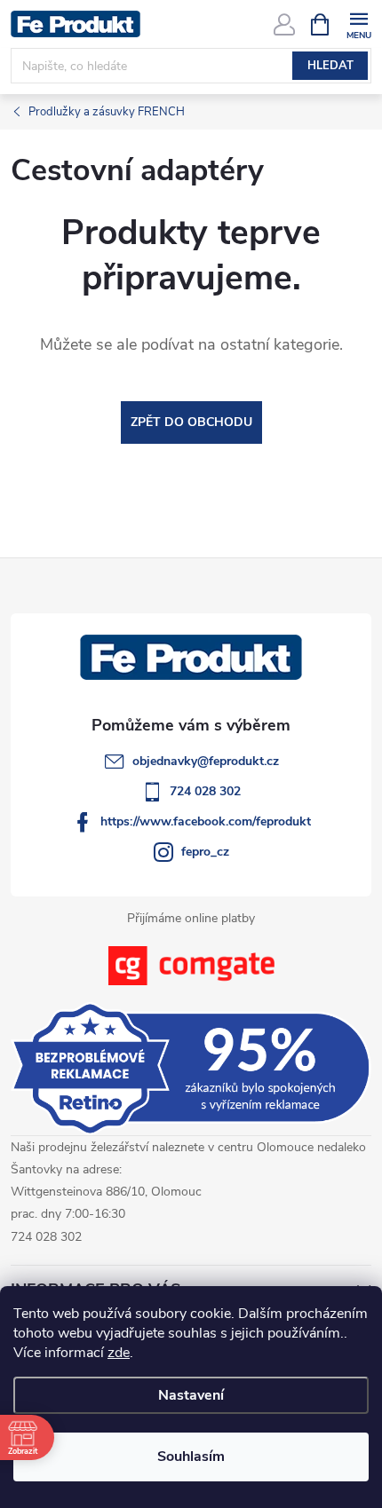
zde (118, 1352)
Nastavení (191, 1395)
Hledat (330, 66)
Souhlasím (191, 1456)
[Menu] (358, 23)
